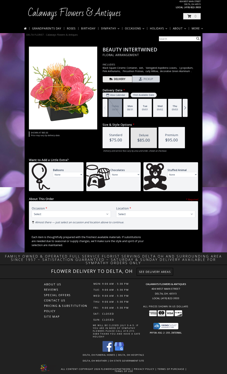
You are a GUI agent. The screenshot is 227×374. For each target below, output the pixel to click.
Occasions (133, 28)
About (178, 28)
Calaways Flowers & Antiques (74, 13)
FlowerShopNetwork (116, 369)
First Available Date (143, 94)
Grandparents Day (46, 28)
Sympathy (108, 28)
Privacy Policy (144, 369)
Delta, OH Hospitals (131, 354)
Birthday (88, 28)
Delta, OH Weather (95, 360)
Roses (71, 28)
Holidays (157, 28)
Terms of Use (124, 371)
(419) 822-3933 (192, 7)
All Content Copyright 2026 (80, 369)
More (196, 28)
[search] (198, 38)
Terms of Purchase (171, 369)
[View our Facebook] (108, 350)
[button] (192, 16)
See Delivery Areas (155, 272)
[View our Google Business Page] (119, 350)
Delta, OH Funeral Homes (99, 354)
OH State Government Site (127, 360)
